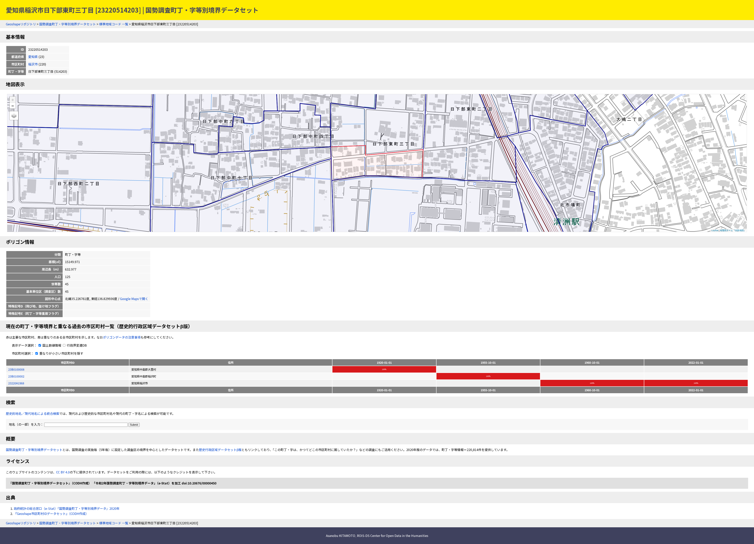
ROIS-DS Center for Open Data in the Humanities (392, 535)
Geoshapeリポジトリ (21, 24)
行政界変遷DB (76, 345)
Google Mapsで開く (134, 298)
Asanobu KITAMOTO (340, 535)
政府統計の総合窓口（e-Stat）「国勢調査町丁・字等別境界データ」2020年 (67, 508)
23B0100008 (16, 369)
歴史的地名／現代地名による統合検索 (32, 413)
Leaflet (714, 230)
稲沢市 (33, 64)
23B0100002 (16, 376)
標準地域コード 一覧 (113, 24)
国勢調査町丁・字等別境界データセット (67, 24)
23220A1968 (16, 383)
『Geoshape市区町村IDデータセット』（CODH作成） (51, 513)
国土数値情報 (52, 345)
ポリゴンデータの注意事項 (122, 337)
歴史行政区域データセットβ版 (220, 449)
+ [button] (12, 100)
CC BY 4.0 (63, 472)
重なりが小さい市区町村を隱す (60, 353)
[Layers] (14, 115)
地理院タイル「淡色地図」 (733, 230)
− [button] (12, 106)
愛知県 (33, 56)
